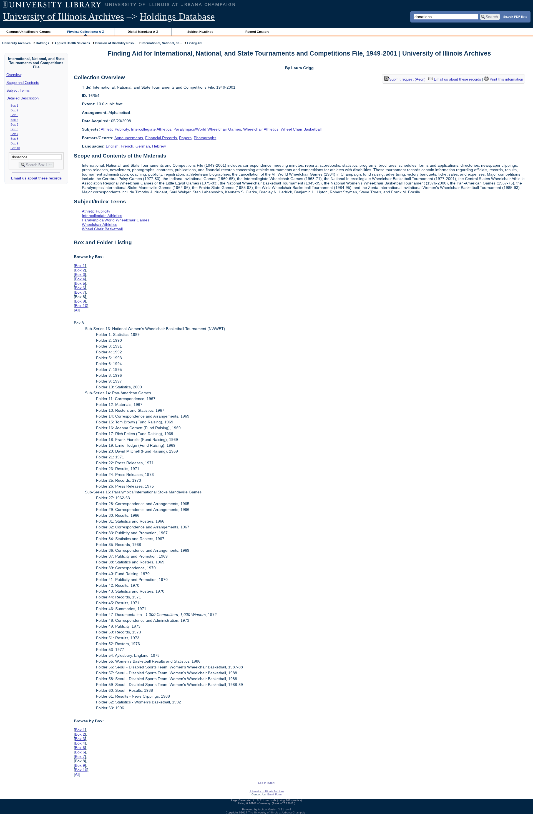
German (142, 146)
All (77, 310)
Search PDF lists (515, 16)
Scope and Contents (22, 83)
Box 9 (14, 143)
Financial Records (161, 138)
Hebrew (159, 146)
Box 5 (14, 124)
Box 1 (14, 105)
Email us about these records (36, 178)
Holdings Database (177, 16)
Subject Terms (18, 90)
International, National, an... (162, 43)
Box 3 (14, 115)
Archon (262, 809)
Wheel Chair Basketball (301, 129)
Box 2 (14, 110)
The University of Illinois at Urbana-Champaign (277, 812)
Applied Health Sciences (72, 43)
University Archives (16, 43)
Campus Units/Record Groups (28, 31)
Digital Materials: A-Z (143, 31)
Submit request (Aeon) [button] (407, 79)
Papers (185, 138)
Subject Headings (200, 31)
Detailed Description (22, 98)
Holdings (42, 43)
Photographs (205, 138)
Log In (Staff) (266, 782)
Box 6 (14, 129)
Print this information (506, 79)
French (127, 146)
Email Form (274, 794)
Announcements (128, 138)
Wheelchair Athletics (260, 129)
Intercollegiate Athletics (151, 129)
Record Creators (257, 31)
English (112, 146)
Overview (13, 75)
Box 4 (14, 119)
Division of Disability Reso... (115, 43)
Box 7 (14, 134)
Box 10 (15, 148)
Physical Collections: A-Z (85, 31)
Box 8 (14, 138)
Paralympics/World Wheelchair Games (207, 129)
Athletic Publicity (115, 129)
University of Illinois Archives (63, 16)
